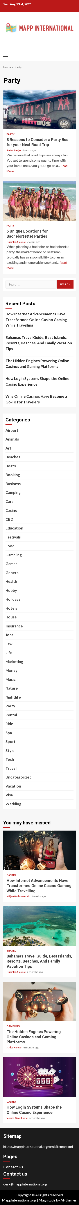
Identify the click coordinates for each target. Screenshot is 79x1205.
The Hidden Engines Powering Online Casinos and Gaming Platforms (37, 363)
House (11, 617)
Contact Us (13, 1167)
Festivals (13, 537)
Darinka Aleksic (16, 242)
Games (11, 563)
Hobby (11, 590)
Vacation (13, 786)
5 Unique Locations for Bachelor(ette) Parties (39, 201)
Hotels (11, 608)
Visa (9, 795)
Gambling (13, 555)
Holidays (12, 599)
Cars (9, 501)
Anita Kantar (14, 1047)
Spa (8, 732)
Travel (10, 768)
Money (11, 670)
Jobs (9, 634)
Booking (12, 474)
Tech (9, 759)
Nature (11, 688)
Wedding (13, 804)
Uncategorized (18, 777)
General (12, 572)
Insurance (14, 626)
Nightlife (13, 697)
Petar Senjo (14, 150)
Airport (11, 430)
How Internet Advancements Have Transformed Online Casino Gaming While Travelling (36, 319)
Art (8, 448)
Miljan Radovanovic (18, 896)
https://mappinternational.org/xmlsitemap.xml (38, 1146)
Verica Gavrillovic (17, 1118)
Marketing (14, 661)
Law (8, 643)
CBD (9, 519)
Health (11, 581)
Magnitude (47, 1200)
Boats (10, 466)
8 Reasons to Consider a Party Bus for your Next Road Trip (39, 109)
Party (10, 134)
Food (9, 546)
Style (9, 750)
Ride (9, 723)
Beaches (12, 457)
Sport (10, 741)
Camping (13, 492)
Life (8, 652)
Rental (11, 715)
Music (10, 679)
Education (14, 528)
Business (13, 483)
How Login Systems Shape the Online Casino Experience (37, 381)
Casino (11, 510)
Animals (12, 439)
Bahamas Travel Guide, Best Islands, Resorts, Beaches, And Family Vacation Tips (38, 343)
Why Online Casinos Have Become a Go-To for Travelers (36, 399)
